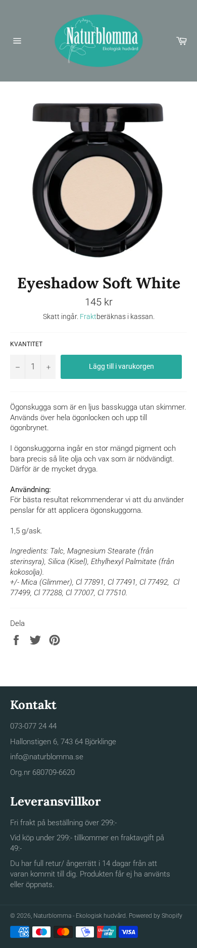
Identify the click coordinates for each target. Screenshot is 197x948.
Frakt (88, 316)
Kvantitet (26, 344)
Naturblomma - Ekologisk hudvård (79, 915)
